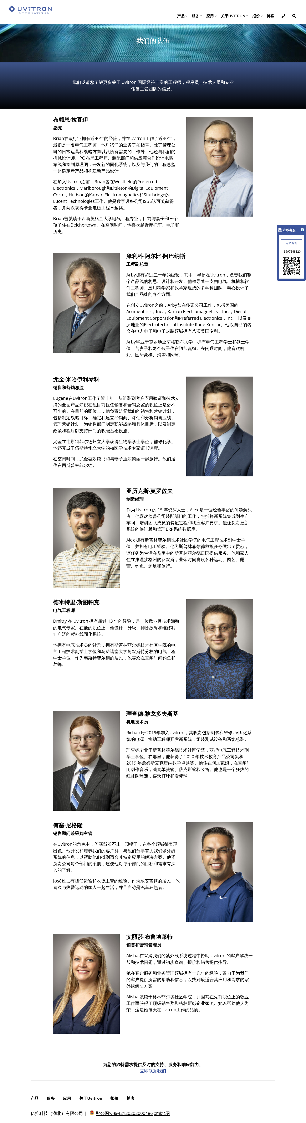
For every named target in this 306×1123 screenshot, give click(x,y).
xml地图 (162, 1113)
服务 (195, 16)
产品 (181, 16)
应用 (210, 16)
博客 (270, 16)
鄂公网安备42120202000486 (124, 1113)
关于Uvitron (233, 16)
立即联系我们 (153, 1071)
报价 (256, 16)
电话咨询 (291, 243)
